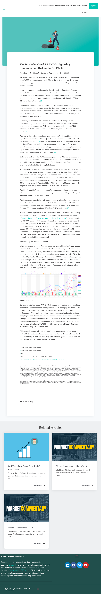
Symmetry (13, 565)
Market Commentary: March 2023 (71, 466)
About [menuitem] (84, 13)
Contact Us (93, 6)
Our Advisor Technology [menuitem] (76, 6)
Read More (38, 485)
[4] (55, 152)
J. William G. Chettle (38, 73)
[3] (39, 141)
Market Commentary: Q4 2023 (22, 527)
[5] (68, 208)
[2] (26, 131)
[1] (41, 101)
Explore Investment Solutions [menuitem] (52, 6)
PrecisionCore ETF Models (19, 570)
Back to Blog (28, 402)
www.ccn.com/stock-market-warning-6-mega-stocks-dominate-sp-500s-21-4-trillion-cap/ (42, 359)
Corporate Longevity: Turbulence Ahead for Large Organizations (43, 218)
